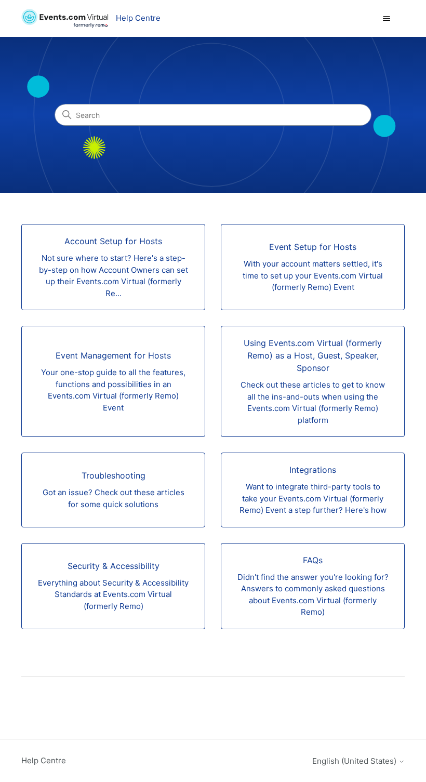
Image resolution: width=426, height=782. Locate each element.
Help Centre (43, 760)
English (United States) (355, 761)
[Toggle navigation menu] (386, 18)
